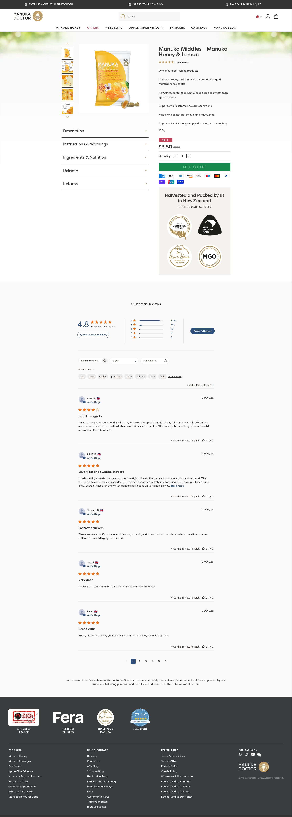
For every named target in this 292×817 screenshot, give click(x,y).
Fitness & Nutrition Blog (101, 781)
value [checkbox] (129, 376)
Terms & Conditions (173, 756)
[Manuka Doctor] (28, 17)
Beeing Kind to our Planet (176, 796)
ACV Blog (92, 766)
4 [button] (152, 661)
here (196, 684)
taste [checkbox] (91, 376)
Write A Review (202, 331)
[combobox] (124, 361)
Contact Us (94, 761)
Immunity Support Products (25, 776)
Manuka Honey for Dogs (23, 796)
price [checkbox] (152, 376)
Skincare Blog (95, 771)
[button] (153, 321)
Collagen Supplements (22, 786)
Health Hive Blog (97, 776)
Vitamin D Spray (18, 781)
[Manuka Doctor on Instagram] (247, 755)
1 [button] (133, 661)
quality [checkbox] (102, 376)
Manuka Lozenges (19, 761)
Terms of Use (169, 761)
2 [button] (139, 661)
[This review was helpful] (203, 440)
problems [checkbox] (116, 376)
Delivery (92, 756)
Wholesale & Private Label (177, 776)
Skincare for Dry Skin (20, 791)
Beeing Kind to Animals (175, 791)
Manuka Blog (225, 27)
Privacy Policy (169, 766)
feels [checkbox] (162, 376)
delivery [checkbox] (141, 376)
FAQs (90, 791)
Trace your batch (97, 801)
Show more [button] (174, 376)
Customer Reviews (98, 796)
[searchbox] (90, 360)
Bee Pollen (14, 766)
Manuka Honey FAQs (100, 786)
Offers (93, 27)
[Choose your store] (259, 16)
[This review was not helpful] (210, 440)
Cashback (199, 27)
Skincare (177, 27)
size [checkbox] (82, 376)
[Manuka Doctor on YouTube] (253, 755)
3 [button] (146, 661)
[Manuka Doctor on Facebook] (241, 755)
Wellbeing (114, 27)
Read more (177, 485)
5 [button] (159, 661)
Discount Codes (96, 806)
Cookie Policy (169, 771)
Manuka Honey (68, 27)
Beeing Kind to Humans (175, 781)
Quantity (165, 156)
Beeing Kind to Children (175, 786)
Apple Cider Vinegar (146, 27)
